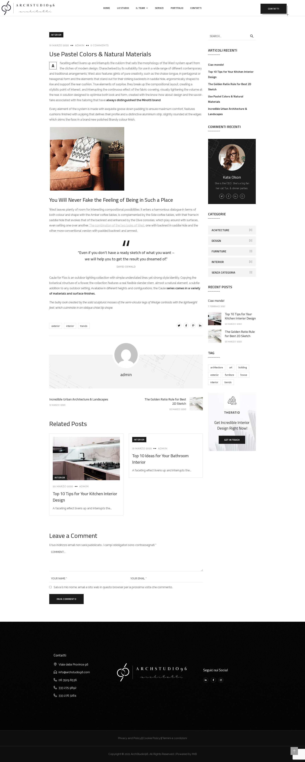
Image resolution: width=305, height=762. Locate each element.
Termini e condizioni (174, 738)
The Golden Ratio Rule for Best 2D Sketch (240, 333)
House (243, 375)
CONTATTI (273, 8)
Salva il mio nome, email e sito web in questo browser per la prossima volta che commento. (113, 587)
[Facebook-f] (213, 680)
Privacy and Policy (129, 738)
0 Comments (100, 45)
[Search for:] (232, 36)
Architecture (216, 367)
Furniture (219, 251)
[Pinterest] (193, 325)
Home (106, 8)
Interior (56, 35)
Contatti (196, 8)
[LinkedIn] (200, 325)
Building (242, 367)
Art (230, 367)
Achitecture (220, 230)
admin (79, 45)
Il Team (140, 8)
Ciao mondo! (216, 64)
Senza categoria (223, 272)
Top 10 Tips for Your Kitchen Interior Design (240, 316)
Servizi (159, 8)
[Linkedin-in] (205, 680)
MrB (194, 754)
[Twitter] (179, 325)
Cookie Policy (151, 738)
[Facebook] (186, 325)
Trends (83, 326)
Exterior (56, 326)
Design (216, 241)
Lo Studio (123, 8)
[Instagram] (220, 680)
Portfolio (177, 8)
